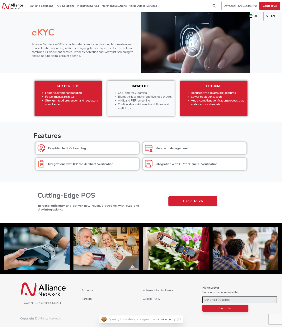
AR (268, 16)
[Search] (214, 6)
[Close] (179, 319)
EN (273, 16)
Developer (230, 5)
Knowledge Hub (247, 5)
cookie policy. (167, 319)
